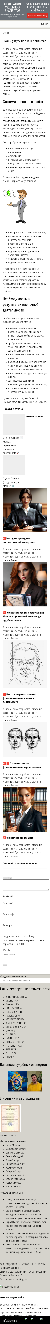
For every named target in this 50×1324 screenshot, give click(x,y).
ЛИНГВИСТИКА (14, 1008)
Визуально (5, 878)
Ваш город (8, 925)
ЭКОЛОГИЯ (11, 1030)
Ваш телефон (9, 914)
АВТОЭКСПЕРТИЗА (15, 1019)
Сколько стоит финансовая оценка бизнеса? (25, 401)
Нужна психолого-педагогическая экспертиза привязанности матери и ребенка (26, 1226)
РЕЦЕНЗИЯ (11, 1053)
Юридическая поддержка (13, 976)
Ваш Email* (8, 896)
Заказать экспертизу (37, 15)
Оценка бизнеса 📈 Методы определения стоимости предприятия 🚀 (13, 445)
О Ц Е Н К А (11, 1034)
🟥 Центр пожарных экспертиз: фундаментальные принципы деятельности (20, 698)
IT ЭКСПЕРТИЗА (14, 1045)
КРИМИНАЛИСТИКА (16, 996)
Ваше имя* (8, 903)
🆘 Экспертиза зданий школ (18, 837)
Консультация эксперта (11, 1192)
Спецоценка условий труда (13, 1279)
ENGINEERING (12, 1038)
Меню (44, 24)
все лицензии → (8, 1135)
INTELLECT (11, 1049)
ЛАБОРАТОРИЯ (13, 1015)
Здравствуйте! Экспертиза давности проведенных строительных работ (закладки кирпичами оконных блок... (28, 1248)
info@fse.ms (37, 10)
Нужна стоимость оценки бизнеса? (20, 398)
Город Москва (13, 1145)
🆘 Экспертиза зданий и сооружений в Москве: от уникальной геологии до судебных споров (23, 616)
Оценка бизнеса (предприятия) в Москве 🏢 (11, 482)
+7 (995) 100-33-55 (37, 7)
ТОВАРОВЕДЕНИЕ (14, 1011)
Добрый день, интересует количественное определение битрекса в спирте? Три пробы (26, 1203)
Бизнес (6, 33)
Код (10, 878)
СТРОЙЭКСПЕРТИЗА (16, 1026)
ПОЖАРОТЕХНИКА (15, 1041)
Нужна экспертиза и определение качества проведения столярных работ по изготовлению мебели (27, 1237)
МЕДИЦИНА (12, 1000)
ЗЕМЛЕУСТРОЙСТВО (16, 1023)
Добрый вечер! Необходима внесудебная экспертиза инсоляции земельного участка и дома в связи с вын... (27, 1214)
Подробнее (30, 1315)
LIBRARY (10, 1056)
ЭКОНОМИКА (12, 1004)
